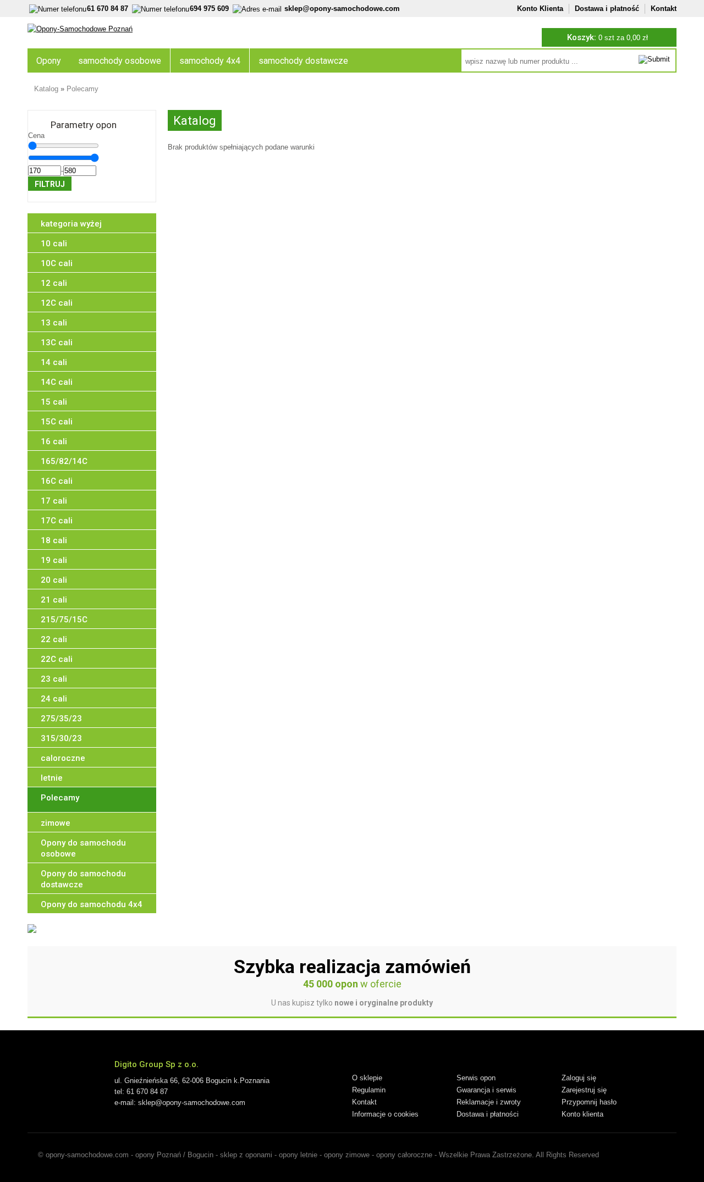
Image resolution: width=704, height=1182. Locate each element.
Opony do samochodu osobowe (83, 848)
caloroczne (63, 758)
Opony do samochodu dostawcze (83, 879)
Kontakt (663, 8)
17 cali (54, 501)
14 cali (54, 362)
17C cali (57, 521)
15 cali (54, 402)
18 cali (54, 540)
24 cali (54, 699)
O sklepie (367, 1078)
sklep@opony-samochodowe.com (342, 8)
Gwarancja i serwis (486, 1090)
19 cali (54, 560)
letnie (52, 778)
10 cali (54, 243)
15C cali (57, 422)
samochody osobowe (119, 61)
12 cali (54, 283)
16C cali (57, 481)
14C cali (57, 382)
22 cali (54, 639)
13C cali (57, 342)
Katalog (46, 89)
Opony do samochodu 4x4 (91, 904)
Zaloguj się (579, 1078)
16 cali (54, 441)
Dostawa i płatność (607, 8)
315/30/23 (61, 738)
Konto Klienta (540, 8)
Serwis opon (476, 1078)
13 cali (54, 323)
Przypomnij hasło (589, 1102)
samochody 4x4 (209, 61)
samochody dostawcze (303, 61)
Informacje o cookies (385, 1114)
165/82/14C (64, 461)
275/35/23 (61, 718)
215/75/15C (64, 620)
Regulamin (369, 1090)
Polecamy (82, 89)
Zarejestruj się (584, 1090)
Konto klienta (582, 1114)
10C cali (57, 263)
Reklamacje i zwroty (489, 1102)
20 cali (54, 580)
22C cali (57, 659)
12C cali (57, 303)
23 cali (54, 679)
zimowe (55, 823)
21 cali (54, 600)
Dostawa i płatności (488, 1114)
